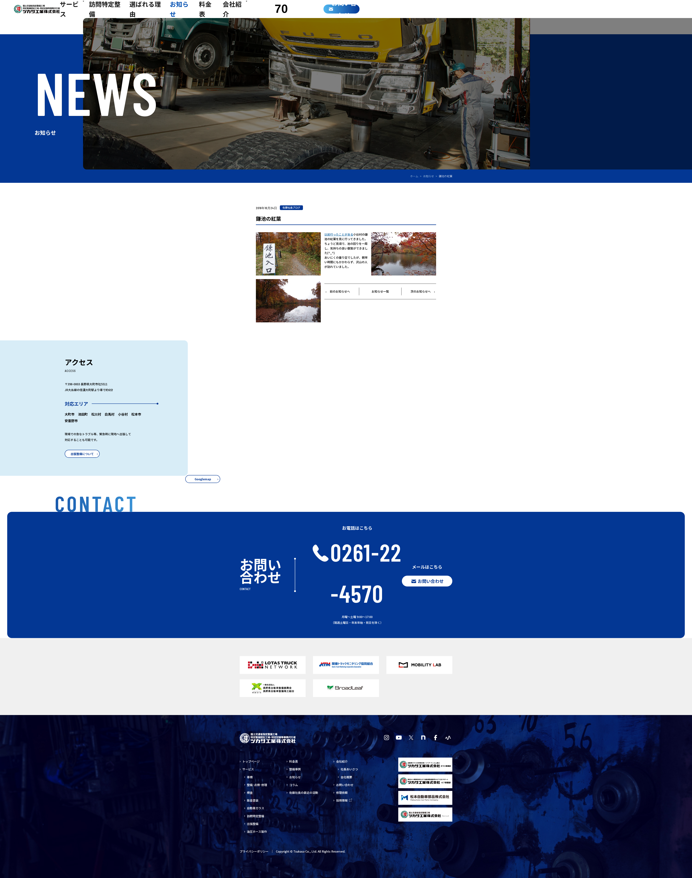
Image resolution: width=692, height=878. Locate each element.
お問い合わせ (344, 785)
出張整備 (252, 824)
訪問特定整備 (255, 816)
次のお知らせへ (421, 291)
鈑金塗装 (252, 800)
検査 (250, 792)
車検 (250, 777)
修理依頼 (342, 792)
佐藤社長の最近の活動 (303, 792)
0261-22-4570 (366, 572)
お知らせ (428, 176)
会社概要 (346, 777)
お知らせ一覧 (380, 291)
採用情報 (342, 800)
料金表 (293, 761)
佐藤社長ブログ (291, 207)
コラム (293, 785)
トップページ (251, 761)
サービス (248, 769)
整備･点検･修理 (257, 785)
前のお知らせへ (340, 291)
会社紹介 (342, 761)
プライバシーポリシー (254, 851)
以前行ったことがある (338, 234)
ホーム (414, 176)
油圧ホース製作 (257, 831)
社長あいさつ (349, 769)
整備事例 (295, 769)
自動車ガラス (255, 808)
